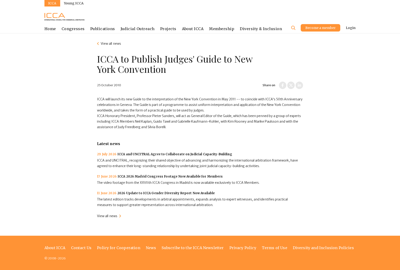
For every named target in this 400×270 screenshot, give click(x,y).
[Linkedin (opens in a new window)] (299, 85)
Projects (168, 28)
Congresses (73, 28)
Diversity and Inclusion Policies (323, 247)
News (151, 247)
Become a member (320, 28)
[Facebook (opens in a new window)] (282, 85)
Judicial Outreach (138, 28)
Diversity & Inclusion (261, 28)
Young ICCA (74, 3)
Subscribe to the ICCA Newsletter (193, 247)
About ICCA (193, 28)
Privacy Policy (242, 247)
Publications (102, 28)
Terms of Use (274, 247)
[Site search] (293, 28)
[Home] (64, 16)
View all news (111, 43)
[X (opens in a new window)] (291, 85)
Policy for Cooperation (118, 247)
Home (50, 28)
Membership (221, 28)
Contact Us (81, 247)
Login (351, 28)
